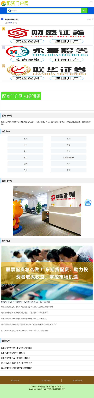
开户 (68, 163)
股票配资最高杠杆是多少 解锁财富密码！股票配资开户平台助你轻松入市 (29, 324)
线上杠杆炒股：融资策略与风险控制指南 (16, 368)
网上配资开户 (46, 380)
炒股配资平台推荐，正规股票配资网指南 (16, 348)
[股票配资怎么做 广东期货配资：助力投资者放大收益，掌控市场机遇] (47, 273)
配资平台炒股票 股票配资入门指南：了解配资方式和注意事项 (24, 312)
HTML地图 (59, 386)
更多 (89, 19)
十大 (25, 138)
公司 (25, 145)
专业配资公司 (78, 380)
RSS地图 (51, 386)
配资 (68, 138)
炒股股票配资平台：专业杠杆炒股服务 (15, 358)
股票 (68, 170)
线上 (25, 157)
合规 (68, 145)
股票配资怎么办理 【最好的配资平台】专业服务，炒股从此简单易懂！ (28, 306)
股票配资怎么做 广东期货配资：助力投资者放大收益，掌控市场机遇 (25, 302)
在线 (25, 163)
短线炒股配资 (68, 157)
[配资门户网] (14, 3)
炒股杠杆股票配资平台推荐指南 (13, 353)
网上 (25, 151)
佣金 (25, 170)
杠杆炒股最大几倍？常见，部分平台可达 (16, 363)
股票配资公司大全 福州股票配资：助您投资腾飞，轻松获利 (23, 318)
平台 (68, 151)
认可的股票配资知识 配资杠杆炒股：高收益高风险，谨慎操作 (24, 330)
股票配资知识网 (52, 389)
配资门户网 (15, 380)
